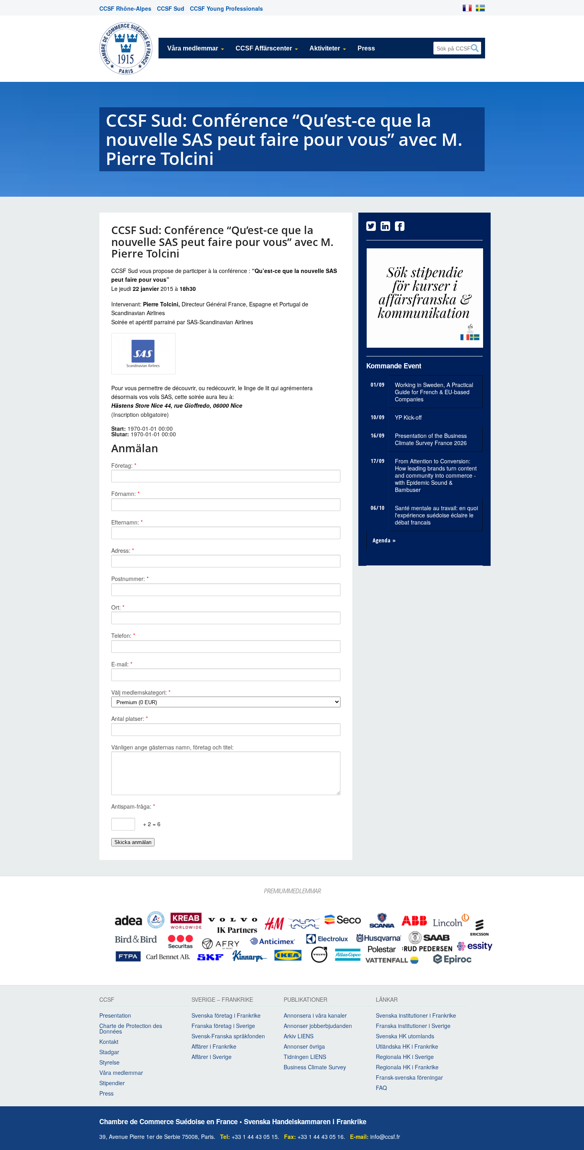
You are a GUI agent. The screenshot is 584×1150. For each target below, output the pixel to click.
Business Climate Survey (315, 1067)
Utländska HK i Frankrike (407, 1046)
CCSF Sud (170, 8)
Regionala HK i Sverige (405, 1057)
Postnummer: (130, 579)
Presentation (115, 1015)
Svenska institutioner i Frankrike (416, 1015)
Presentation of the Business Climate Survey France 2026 (431, 439)
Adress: (122, 550)
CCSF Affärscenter (264, 48)
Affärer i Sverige (211, 1057)
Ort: (117, 607)
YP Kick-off (408, 417)
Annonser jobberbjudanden (318, 1026)
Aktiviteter (324, 48)
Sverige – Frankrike (222, 1000)
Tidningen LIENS (305, 1057)
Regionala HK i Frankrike (407, 1067)
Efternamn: (127, 522)
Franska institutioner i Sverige (413, 1026)
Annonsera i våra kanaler (315, 1015)
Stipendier (112, 1083)
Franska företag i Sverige (223, 1026)
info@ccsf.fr (385, 1136)
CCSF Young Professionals (226, 8)
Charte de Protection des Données (130, 1028)
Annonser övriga (304, 1046)
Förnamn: (125, 494)
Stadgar (109, 1052)
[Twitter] (371, 228)
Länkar (387, 1000)
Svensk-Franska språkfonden (228, 1036)
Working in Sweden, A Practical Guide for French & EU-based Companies (434, 392)
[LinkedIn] (385, 228)
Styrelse (109, 1062)
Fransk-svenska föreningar (409, 1077)
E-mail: (121, 664)
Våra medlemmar (192, 48)
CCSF (106, 1000)
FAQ (381, 1088)
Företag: (123, 465)
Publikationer (305, 1000)
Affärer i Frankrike (213, 1046)
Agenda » (384, 540)
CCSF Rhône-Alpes (125, 8)
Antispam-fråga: (133, 806)
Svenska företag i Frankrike (226, 1015)
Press (366, 48)
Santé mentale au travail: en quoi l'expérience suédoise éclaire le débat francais (436, 515)
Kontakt (108, 1041)
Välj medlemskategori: (140, 692)
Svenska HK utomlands (405, 1036)
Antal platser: (129, 718)
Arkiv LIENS (298, 1036)
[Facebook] (399, 228)
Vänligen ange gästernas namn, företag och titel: (172, 747)
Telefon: (123, 635)
